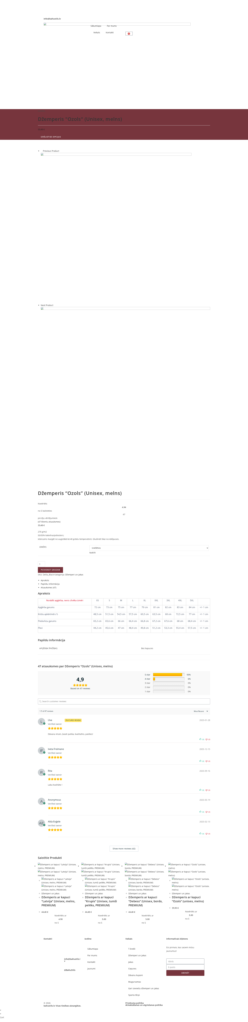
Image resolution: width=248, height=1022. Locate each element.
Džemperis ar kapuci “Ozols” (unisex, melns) (188, 899)
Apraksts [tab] (45, 580)
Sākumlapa (96, 26)
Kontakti (110, 32)
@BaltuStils (69, 970)
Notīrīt (92, 552)
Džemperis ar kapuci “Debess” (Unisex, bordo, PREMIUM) (145, 901)
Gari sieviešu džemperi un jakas (143, 988)
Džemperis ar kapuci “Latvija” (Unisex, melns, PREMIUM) (58, 901)
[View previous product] (41, 151)
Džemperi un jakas (74, 574)
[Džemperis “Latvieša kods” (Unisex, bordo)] (116, 227)
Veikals (96, 32)
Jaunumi (91, 968)
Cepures (132, 968)
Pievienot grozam (50, 570)
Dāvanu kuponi (135, 975)
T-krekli (131, 948)
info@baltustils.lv (52, 18)
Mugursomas (134, 981)
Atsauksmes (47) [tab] (48, 587)
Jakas (130, 962)
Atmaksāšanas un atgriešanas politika (144, 1005)
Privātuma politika (134, 1003)
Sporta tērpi (134, 995)
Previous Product (51, 151)
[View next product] (54, 305)
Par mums (112, 26)
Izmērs (42, 547)
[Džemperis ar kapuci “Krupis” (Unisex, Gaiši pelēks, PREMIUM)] (125, 391)
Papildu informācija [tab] (50, 584)
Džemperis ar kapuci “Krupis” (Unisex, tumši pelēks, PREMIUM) (101, 901)
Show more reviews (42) (124, 848)
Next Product (47, 305)
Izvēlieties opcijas (51, 137)
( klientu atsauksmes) (49, 521)
